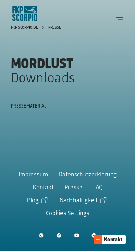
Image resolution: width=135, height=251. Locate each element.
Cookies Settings (67, 213)
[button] (119, 17)
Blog (33, 201)
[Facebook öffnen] (58, 235)
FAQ (98, 188)
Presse (54, 27)
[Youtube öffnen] (76, 235)
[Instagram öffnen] (41, 235)
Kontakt (43, 188)
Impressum (33, 175)
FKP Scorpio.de (25, 27)
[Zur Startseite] (25, 13)
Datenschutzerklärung (88, 175)
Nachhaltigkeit (79, 201)
